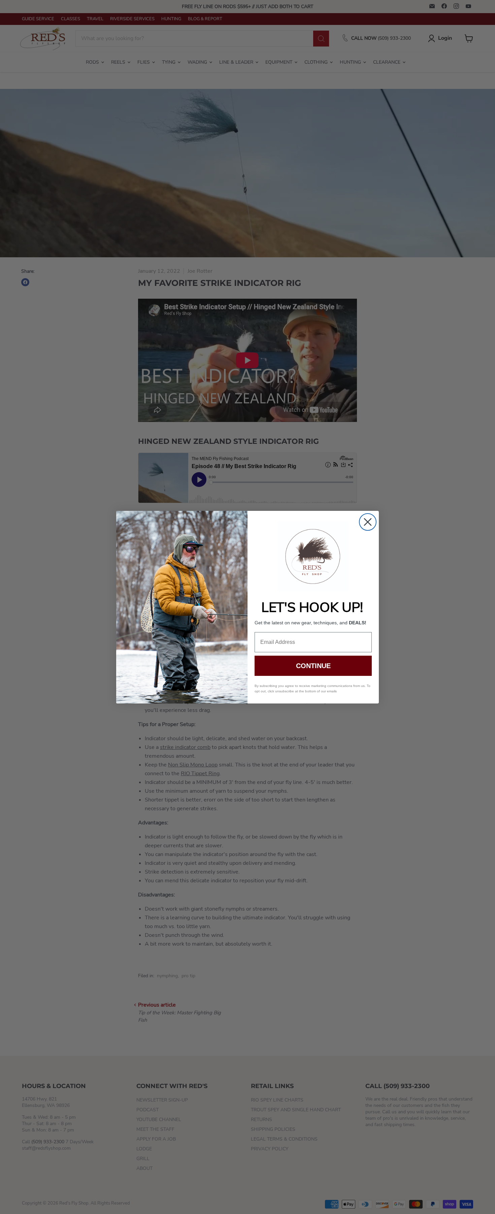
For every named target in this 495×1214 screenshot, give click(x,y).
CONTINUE (313, 665)
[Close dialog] (367, 522)
